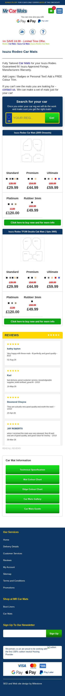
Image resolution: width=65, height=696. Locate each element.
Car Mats (24, 63)
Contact (32, 32)
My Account (9, 567)
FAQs (43, 32)
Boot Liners (9, 606)
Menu (59, 10)
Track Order (22, 32)
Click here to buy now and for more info (32, 222)
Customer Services (12, 553)
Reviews (7, 560)
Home (6, 539)
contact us (8, 89)
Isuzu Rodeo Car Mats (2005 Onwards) (32, 133)
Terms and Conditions (14, 580)
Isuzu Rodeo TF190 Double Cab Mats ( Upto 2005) (33, 231)
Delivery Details (11, 546)
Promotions (9, 587)
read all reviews (11, 448)
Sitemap (7, 574)
